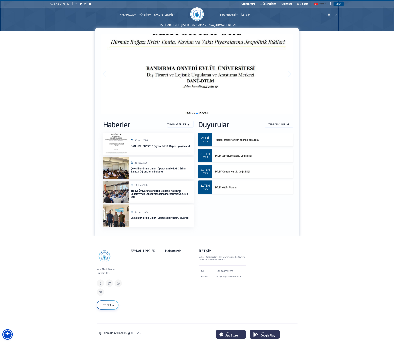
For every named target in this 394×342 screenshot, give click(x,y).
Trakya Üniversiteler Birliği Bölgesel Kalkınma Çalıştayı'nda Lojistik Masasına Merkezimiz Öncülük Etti (159, 194)
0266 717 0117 (61, 3)
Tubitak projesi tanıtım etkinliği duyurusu (237, 140)
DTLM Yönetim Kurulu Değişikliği (232, 171)
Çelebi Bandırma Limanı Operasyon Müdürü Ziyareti (160, 217)
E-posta (304, 4)
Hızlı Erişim (249, 4)
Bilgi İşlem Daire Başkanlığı (114, 333)
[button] (104, 74)
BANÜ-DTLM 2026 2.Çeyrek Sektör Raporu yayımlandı (160, 146)
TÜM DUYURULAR (279, 124)
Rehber (288, 4)
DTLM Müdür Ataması (226, 187)
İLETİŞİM (245, 14)
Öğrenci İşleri (270, 4)
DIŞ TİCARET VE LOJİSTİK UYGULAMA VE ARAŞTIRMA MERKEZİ (197, 25)
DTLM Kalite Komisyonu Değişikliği (233, 155)
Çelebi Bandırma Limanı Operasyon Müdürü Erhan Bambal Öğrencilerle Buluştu (159, 169)
